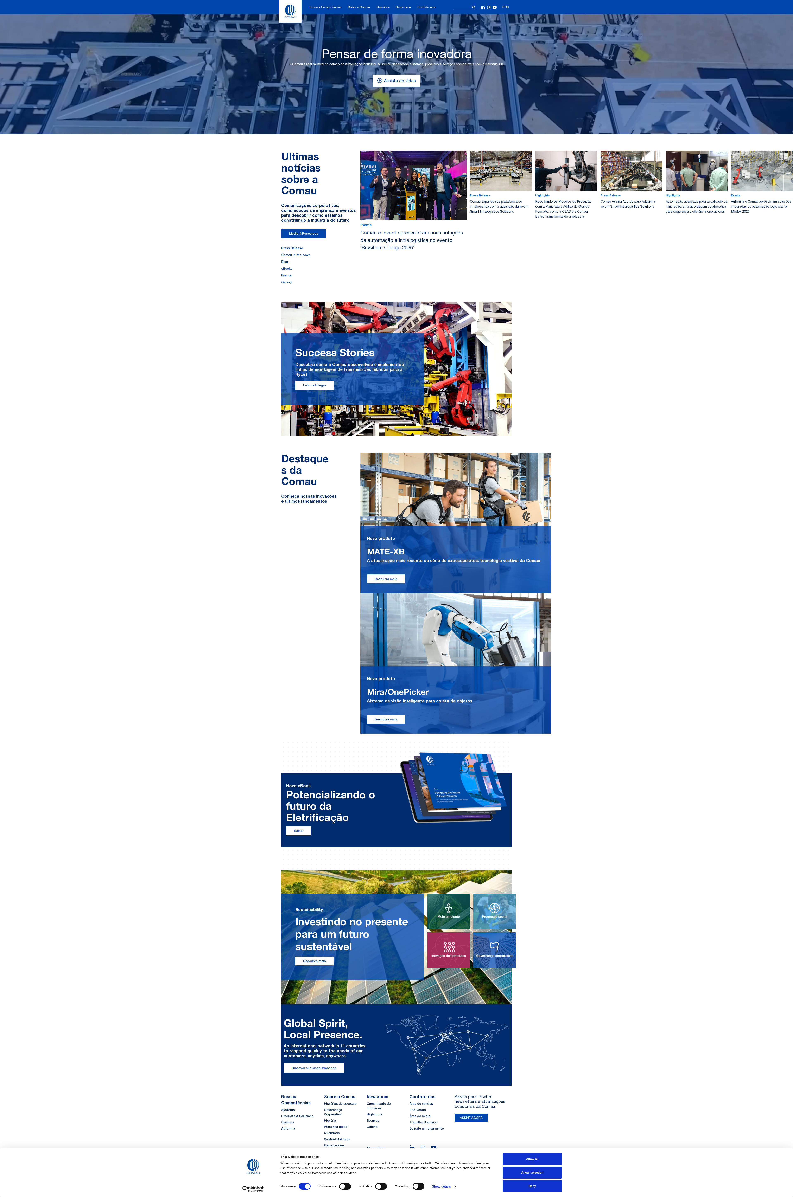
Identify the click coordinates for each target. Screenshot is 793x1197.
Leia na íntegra (314, 385)
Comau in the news (295, 255)
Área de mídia (420, 1116)
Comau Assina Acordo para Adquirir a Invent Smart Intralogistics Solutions (628, 204)
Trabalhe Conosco (423, 1122)
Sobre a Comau (359, 7)
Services (287, 1122)
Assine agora (471, 1117)
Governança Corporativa (333, 1112)
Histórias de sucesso (340, 1103)
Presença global (336, 1126)
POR (505, 7)
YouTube (495, 7)
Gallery (286, 282)
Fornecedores (334, 1145)
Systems (288, 1110)
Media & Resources (303, 233)
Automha (288, 1128)
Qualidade (332, 1133)
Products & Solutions (297, 1116)
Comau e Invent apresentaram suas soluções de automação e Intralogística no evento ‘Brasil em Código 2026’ (411, 240)
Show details (441, 1186)
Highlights (375, 1114)
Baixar (298, 830)
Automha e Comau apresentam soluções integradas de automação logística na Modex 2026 (761, 206)
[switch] (345, 1186)
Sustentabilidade (337, 1139)
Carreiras (382, 7)
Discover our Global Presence (314, 1068)
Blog (284, 261)
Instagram (489, 7)
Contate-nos (426, 7)
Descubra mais (386, 579)
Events (286, 275)
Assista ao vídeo (400, 80)
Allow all (532, 1159)
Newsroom (403, 7)
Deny (532, 1186)
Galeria (372, 1126)
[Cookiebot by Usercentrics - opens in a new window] (253, 1189)
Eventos (373, 1120)
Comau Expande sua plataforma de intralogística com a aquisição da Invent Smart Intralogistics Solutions (499, 206)
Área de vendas (421, 1103)
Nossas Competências (325, 7)
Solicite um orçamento (427, 1128)
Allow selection (532, 1172)
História (330, 1120)
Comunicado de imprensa (379, 1106)
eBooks (286, 268)
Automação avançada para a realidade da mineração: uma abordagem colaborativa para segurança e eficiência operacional (696, 206)
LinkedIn (483, 7)
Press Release (292, 248)
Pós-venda (418, 1110)
